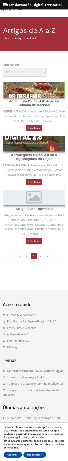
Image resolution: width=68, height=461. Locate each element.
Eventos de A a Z (18, 340)
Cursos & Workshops (21, 315)
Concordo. (12, 454)
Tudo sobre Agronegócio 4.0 (26, 377)
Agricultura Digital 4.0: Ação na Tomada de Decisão (34, 103)
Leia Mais (34, 128)
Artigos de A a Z (17, 334)
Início (6, 38)
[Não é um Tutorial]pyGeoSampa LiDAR (33, 418)
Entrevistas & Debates (21, 328)
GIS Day (12, 347)
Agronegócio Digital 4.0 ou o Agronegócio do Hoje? (34, 157)
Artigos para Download (34, 209)
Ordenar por (11, 64)
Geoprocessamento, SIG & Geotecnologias (35, 371)
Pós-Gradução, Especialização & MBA (31, 321)
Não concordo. (34, 454)
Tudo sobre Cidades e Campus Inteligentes (35, 383)
